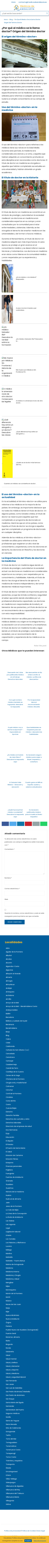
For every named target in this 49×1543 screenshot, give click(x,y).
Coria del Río (11, 1101)
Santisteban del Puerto (15, 1410)
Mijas (8, 1286)
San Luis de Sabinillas (14, 1388)
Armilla (8, 999)
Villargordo (10, 1500)
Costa (8, 1104)
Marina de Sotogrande (14, 1264)
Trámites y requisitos (14, 1461)
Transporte (10, 1464)
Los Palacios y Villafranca (16, 1242)
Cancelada (10, 1053)
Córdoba (9, 1097)
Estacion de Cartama (14, 1155)
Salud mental (11, 1359)
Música (8, 1301)
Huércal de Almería (13, 1199)
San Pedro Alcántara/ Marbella (18, 1391)
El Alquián (9, 1141)
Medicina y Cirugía (13, 1275)
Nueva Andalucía (12, 1319)
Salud (8, 1355)
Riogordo (9, 1344)
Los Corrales (10, 1239)
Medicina (9, 1268)
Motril (8, 1297)
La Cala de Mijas (12, 1210)
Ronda (8, 1348)
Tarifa (8, 1435)
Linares (8, 1235)
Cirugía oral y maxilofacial (16, 1083)
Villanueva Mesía (12, 1497)
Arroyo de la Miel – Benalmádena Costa (21, 1006)
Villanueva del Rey (13, 1490)
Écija (7, 1133)
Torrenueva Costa (13, 1450)
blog (11, 19)
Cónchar (9, 1090)
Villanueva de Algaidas (14, 1486)
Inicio (14, 2)
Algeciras (9, 970)
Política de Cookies (29, 1531)
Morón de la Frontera (14, 1293)
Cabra (8, 1039)
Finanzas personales (14, 1166)
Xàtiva (8, 1504)
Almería (9, 977)
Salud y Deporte (12, 1370)
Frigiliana (9, 1170)
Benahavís (10, 1024)
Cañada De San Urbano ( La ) (17, 1050)
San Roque (10, 1399)
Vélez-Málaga (11, 1479)
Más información (40, 1541)
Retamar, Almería (13, 1337)
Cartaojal (9, 1061)
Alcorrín (9, 963)
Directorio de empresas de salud (19, 1126)
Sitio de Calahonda (13, 1428)
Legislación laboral (13, 1232)
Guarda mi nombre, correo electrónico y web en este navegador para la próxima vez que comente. (24, 914)
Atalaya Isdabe (12, 1010)
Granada (9, 1181)
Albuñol (9, 955)
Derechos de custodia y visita (17, 1119)
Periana (9, 1326)
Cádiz (8, 1043)
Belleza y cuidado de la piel (16, 1021)
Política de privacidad (12, 1531)
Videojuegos (10, 1482)
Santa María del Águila (14, 1402)
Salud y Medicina (12, 1373)
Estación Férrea (12, 1159)
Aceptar (28, 1541)
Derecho (9, 1112)
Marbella (9, 1257)
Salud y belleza (12, 1362)
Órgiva (8, 1322)
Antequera (10, 992)
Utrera (8, 1475)
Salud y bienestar (12, 1366)
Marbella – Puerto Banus (15, 1261)
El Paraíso (9, 1144)
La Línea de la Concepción (16, 1213)
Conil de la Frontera (13, 1093)
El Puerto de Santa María (15, 1148)
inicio (6, 19)
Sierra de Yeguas (12, 1421)
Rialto (8, 1341)
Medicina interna (12, 1272)
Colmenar (10, 1086)
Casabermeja (11, 1064)
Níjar (7, 1311)
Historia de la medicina (15, 1192)
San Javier (10, 1384)
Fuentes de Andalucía (14, 1177)
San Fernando (11, 1381)
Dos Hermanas (11, 1130)
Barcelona (10, 1017)
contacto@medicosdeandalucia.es (33, 2)
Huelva (8, 1195)
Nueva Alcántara (12, 1315)
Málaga (9, 1250)
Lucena (9, 1246)
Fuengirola (10, 1173)
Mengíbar (9, 1282)
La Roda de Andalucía (14, 1217)
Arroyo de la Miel (12, 1003)
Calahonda (10, 1046)
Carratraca (10, 1057)
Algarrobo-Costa (12, 966)
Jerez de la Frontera (14, 1206)
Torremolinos (11, 1446)
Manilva (9, 1253)
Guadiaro (9, 1184)
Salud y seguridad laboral (16, 1377)
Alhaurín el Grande (13, 973)
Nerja (8, 1308)
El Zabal (9, 1152)
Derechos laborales (13, 1123)
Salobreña (10, 1351)
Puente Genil (11, 1333)
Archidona (10, 995)
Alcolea (9, 959)
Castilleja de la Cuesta (15, 1072)
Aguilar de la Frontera (14, 952)
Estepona (9, 1162)
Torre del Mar (11, 1439)
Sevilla (8, 1417)
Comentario (10, 849)
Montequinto (11, 1290)
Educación (10, 1137)
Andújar (9, 988)
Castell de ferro (12, 1068)
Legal (8, 1228)
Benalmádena (11, 1028)
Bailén (8, 1013)
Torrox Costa (11, 1457)
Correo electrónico (12, 889)
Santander (10, 1406)
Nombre (8, 878)
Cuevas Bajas (11, 1108)
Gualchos (9, 1188)
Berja (8, 1032)
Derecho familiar (12, 1115)
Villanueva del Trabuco (15, 1493)
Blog (7, 1035)
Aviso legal (41, 1531)
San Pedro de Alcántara (15, 1395)
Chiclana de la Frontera (15, 1079)
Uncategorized (11, 1471)
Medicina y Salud (12, 1279)
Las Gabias (10, 1221)
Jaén (8, 1202)
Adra (7, 948)
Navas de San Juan (13, 1304)
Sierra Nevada (11, 1424)
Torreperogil (10, 1453)
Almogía (9, 981)
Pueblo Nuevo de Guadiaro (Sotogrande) (22, 1330)
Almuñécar (10, 984)
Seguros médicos (13, 1413)
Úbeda (8, 1468)
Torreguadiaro (11, 1442)
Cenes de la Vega (13, 1075)
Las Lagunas (10, 1224)
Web (6, 899)
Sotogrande (10, 1431)
